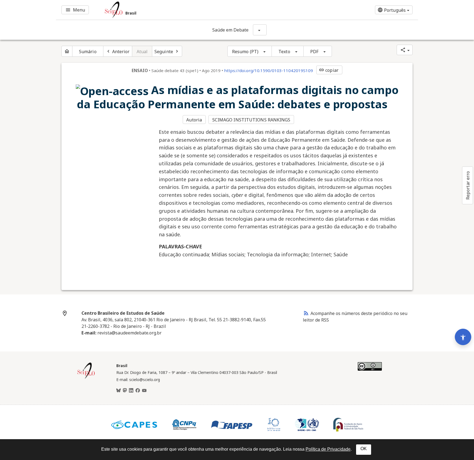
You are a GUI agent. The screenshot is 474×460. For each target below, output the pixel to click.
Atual (142, 52)
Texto (284, 52)
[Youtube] (144, 391)
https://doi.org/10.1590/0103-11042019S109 (268, 70)
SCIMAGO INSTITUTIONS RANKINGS (251, 120)
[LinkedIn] (131, 391)
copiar (328, 70)
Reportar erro (468, 185)
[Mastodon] (125, 391)
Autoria (194, 120)
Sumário (88, 52)
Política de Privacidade (328, 449)
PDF (314, 52)
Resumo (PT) (245, 52)
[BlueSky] (118, 391)
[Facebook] (138, 391)
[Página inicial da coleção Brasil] (86, 378)
